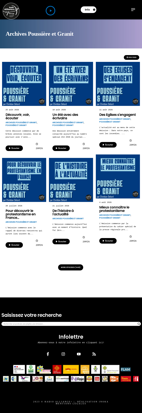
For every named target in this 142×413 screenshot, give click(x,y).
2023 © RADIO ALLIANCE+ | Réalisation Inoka (71, 402)
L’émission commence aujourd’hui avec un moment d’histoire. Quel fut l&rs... (69, 227)
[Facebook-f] (47, 354)
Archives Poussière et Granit (21, 122)
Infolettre (71, 336)
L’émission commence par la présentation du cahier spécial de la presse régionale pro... (117, 226)
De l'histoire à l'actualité (63, 212)
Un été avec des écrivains (65, 116)
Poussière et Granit (16, 125)
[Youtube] (78, 354)
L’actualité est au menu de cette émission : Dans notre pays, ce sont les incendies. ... (117, 130)
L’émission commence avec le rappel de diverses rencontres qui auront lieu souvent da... (24, 230)
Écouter (15, 148)
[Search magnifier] (139, 324)
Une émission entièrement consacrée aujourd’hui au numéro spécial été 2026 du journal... (69, 134)
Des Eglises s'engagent (117, 114)
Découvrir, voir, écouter (18, 116)
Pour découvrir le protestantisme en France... (21, 214)
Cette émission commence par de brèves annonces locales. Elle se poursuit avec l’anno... (23, 134)
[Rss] (94, 354)
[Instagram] (63, 354)
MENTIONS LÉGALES (71, 404)
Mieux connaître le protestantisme (114, 209)
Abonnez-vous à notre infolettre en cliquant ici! (71, 342)
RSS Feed (132, 57)
